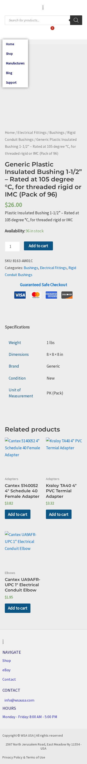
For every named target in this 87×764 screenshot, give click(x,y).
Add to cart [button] (17, 514)
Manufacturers (15, 63)
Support (11, 82)
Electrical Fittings (32, 132)
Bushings (57, 132)
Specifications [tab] (17, 327)
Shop (9, 54)
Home (10, 44)
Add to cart (38, 245)
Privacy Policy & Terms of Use (23, 757)
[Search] (76, 20)
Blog (9, 73)
